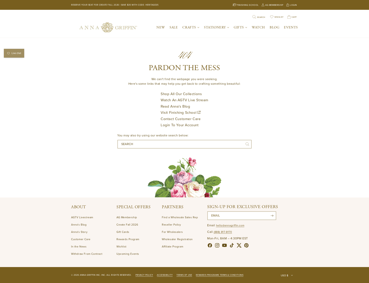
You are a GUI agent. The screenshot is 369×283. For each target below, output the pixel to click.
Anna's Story (79, 232)
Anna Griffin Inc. (90, 275)
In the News (79, 246)
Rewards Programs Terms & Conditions (219, 275)
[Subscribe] (272, 215)
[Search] (247, 144)
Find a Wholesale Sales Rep (180, 217)
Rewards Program (127, 239)
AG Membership (126, 217)
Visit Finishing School (179, 112)
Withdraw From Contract (86, 254)
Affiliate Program (172, 246)
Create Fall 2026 (127, 224)
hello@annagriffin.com (230, 225)
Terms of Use (184, 275)
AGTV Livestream (82, 217)
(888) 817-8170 (223, 232)
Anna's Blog (79, 224)
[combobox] (184, 144)
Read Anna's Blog (175, 106)
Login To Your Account (180, 125)
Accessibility (165, 275)
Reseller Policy (171, 224)
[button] (190, 27)
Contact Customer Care (181, 119)
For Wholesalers (172, 232)
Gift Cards (122, 232)
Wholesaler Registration (177, 239)
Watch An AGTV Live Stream (184, 100)
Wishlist (121, 246)
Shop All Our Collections (181, 94)
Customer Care (81, 239)
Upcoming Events (127, 254)
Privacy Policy (144, 275)
